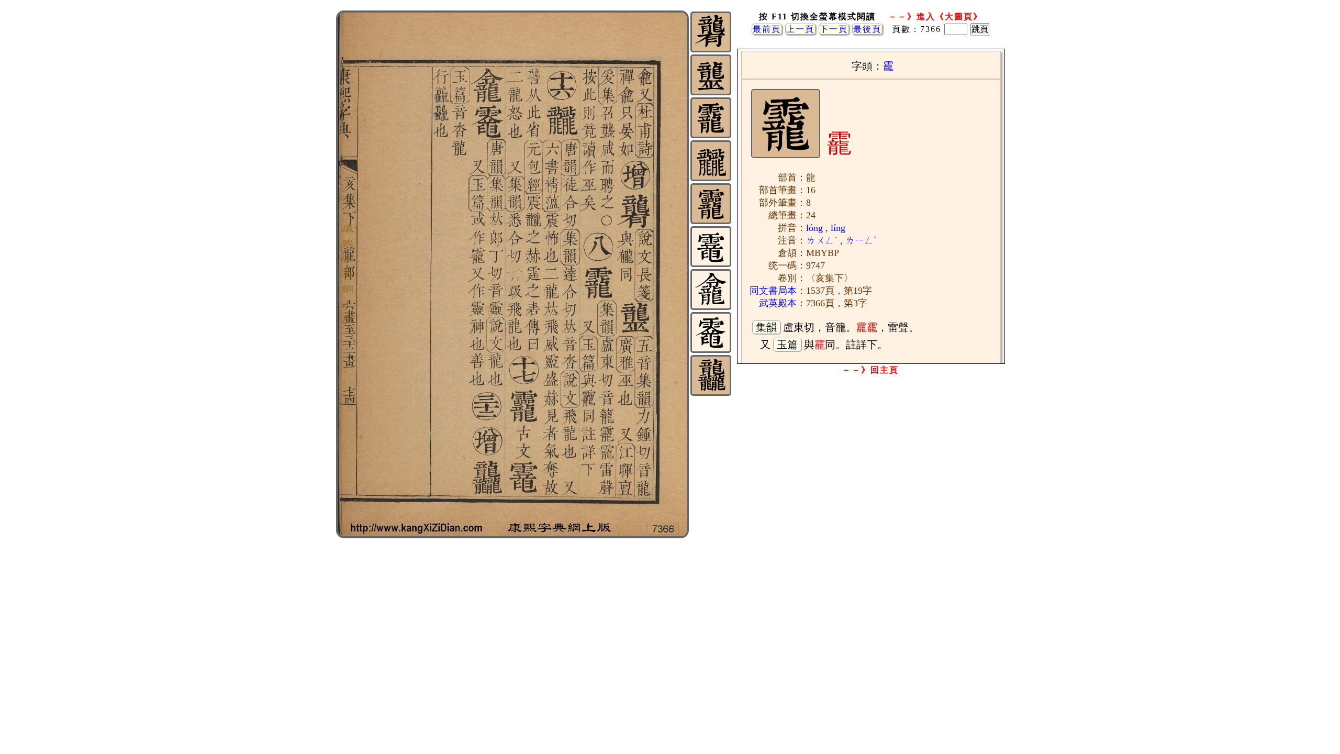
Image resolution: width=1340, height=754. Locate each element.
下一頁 (834, 29)
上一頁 (800, 29)
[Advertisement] (870, 462)
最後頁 (867, 29)
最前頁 (767, 29)
